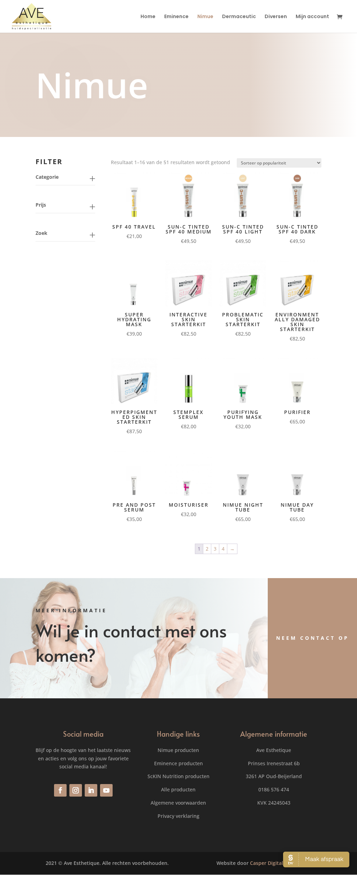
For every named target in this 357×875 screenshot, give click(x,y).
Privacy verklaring (178, 816)
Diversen (276, 17)
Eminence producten (178, 763)
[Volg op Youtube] (106, 790)
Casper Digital (266, 863)
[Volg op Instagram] (75, 790)
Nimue (205, 17)
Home (147, 17)
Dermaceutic (239, 17)
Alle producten (178, 789)
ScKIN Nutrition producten (178, 776)
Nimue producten (178, 750)
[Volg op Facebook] (60, 790)
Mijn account (312, 17)
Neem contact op (312, 638)
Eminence (176, 17)
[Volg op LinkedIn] (91, 790)
